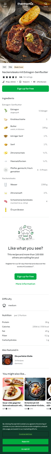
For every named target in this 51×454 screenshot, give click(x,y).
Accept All (25, 449)
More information (25, 283)
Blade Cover (19, 67)
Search (46, 6)
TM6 (10, 67)
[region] (25, 435)
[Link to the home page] (25, 4)
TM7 (4, 67)
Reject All (25, 442)
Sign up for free (25, 88)
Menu (5, 6)
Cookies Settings (25, 434)
